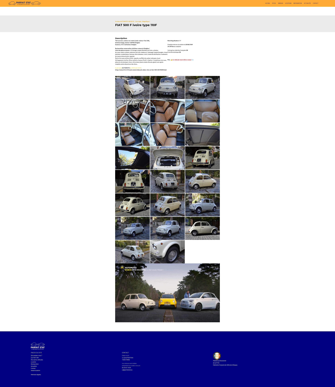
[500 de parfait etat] (167, 110)
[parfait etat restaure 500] (202, 87)
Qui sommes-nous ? (36, 355)
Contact (33, 368)
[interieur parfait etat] (167, 134)
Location (33, 362)
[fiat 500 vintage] (132, 228)
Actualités (34, 366)
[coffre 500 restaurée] (167, 157)
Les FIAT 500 (35, 357)
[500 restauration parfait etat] (167, 87)
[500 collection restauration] (202, 157)
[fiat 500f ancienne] (202, 181)
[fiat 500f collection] (167, 181)
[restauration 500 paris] (167, 251)
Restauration (35, 364)
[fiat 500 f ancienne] (167, 204)
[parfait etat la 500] (132, 110)
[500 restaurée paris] (132, 87)
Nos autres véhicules (37, 359)
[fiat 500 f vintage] (202, 204)
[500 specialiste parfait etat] (202, 228)
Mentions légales (36, 374)
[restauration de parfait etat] (132, 134)
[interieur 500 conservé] (202, 110)
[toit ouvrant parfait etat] (202, 134)
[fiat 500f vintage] (167, 228)
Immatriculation (35, 370)
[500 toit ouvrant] (132, 157)
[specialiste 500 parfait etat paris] (132, 181)
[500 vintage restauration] (132, 204)
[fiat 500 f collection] (132, 251)
